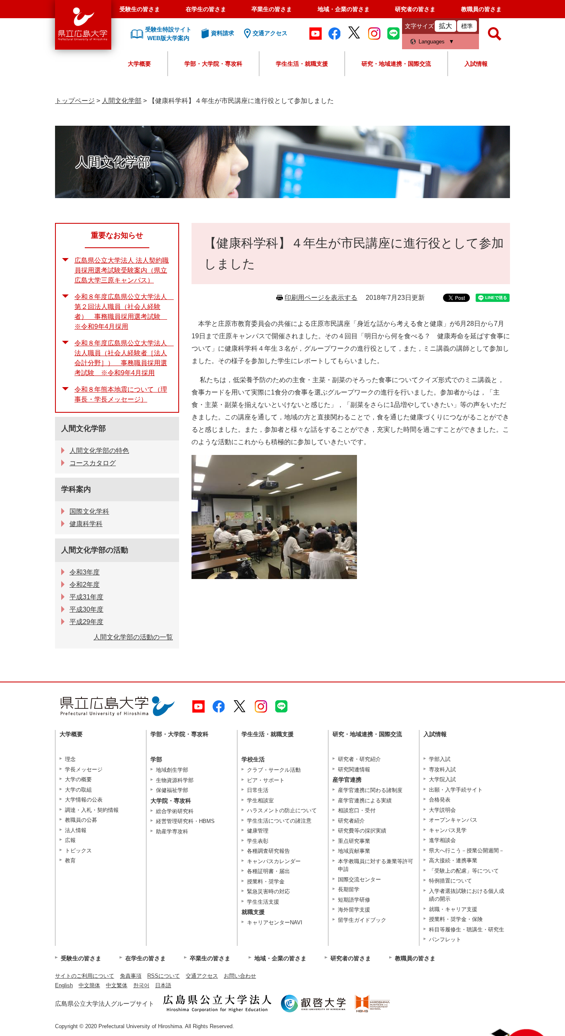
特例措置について (450, 881)
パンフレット (445, 939)
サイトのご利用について (84, 976)
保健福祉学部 (172, 790)
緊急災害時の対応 (268, 891)
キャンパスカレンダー (274, 861)
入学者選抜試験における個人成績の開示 (466, 895)
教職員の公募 (81, 820)
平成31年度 (86, 597)
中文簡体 (89, 985)
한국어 (141, 985)
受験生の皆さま (140, 9)
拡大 (445, 25)
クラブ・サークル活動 (274, 770)
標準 (467, 26)
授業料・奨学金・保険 (456, 919)
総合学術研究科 (175, 811)
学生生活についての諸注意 (279, 821)
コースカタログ (92, 463)
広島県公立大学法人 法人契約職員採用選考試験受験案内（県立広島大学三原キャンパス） (121, 270)
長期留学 (348, 889)
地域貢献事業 (354, 851)
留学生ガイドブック (362, 920)
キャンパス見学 (448, 830)
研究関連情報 (354, 769)
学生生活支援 (263, 902)
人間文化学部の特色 (99, 450)
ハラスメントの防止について (282, 810)
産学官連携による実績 (365, 800)
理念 (70, 759)
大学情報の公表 (84, 800)
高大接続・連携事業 (453, 860)
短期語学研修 (354, 900)
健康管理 (257, 831)
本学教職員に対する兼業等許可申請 (375, 865)
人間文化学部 (121, 100)
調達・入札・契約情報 (92, 810)
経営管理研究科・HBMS (185, 821)
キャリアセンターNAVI (274, 922)
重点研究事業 (354, 841)
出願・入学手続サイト (456, 790)
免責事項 (130, 976)
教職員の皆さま (481, 9)
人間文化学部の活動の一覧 (133, 637)
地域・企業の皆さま (344, 9)
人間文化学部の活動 (94, 550)
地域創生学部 (172, 770)
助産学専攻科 (172, 831)
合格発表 (439, 800)
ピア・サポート (266, 780)
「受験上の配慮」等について (464, 871)
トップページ (75, 100)
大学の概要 (78, 779)
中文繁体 (116, 985)
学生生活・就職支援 (302, 63)
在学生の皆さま (206, 9)
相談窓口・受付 (357, 810)
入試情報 (476, 63)
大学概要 (139, 63)
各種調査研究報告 (268, 851)
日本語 (163, 985)
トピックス (78, 850)
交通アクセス (202, 976)
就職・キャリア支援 (453, 909)
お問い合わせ (240, 976)
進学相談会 (442, 840)
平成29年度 (86, 621)
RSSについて (163, 976)
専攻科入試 (442, 769)
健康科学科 (86, 523)
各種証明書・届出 (268, 871)
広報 (70, 840)
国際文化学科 (89, 511)
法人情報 (75, 830)
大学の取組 (78, 790)
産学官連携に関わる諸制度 (370, 790)
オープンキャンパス (453, 820)
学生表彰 (257, 841)
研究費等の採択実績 (362, 831)
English (64, 985)
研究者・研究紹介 (359, 759)
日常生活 (257, 790)
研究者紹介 (351, 821)
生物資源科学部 (175, 780)
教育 (70, 860)
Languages (432, 41)
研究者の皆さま (415, 9)
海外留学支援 (354, 910)
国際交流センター (359, 879)
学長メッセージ (84, 769)
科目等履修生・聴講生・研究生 (466, 929)
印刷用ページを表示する (321, 297)
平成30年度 (86, 609)
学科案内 (76, 489)
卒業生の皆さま (271, 9)
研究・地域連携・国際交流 (396, 63)
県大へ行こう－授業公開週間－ (466, 850)
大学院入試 (442, 779)
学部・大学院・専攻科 (213, 63)
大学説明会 (442, 810)
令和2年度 (84, 584)
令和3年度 (84, 572)
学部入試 (439, 759)
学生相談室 (260, 800)
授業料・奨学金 (266, 881)
